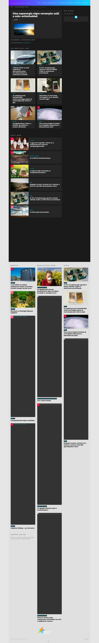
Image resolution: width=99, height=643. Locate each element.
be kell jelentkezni (26, 42)
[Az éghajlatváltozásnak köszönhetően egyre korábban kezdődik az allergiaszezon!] (49, 277)
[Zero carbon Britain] (49, 346)
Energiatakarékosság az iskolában (23, 420)
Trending (38, 107)
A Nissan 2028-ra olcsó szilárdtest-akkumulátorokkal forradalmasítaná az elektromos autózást (21, 71)
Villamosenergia (69, 2)
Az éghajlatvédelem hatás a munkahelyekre (47, 509)
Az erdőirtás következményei (40, 158)
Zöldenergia (77, 2)
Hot (12, 139)
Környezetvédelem (34, 156)
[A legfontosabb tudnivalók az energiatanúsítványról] (20, 171)
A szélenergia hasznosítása (39, 212)
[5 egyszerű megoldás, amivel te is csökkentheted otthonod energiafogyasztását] (20, 144)
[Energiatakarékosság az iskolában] (23, 366)
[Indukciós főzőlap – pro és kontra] (23, 474)
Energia (32, 210)
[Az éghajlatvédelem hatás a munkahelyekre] (49, 454)
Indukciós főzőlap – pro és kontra (22, 528)
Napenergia (49, 2)
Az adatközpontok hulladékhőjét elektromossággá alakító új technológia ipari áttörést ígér (22, 99)
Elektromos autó (17, 65)
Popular (12, 206)
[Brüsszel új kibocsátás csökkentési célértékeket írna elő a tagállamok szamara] (49, 563)
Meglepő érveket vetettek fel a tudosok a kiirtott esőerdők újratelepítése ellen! (45, 185)
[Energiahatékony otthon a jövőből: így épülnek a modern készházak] (23, 113)
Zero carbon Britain (44, 400)
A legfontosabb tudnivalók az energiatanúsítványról (40, 171)
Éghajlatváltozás (41, 287)
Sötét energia (84, 2)
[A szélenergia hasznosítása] (20, 211)
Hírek (54, 2)
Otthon (41, 93)
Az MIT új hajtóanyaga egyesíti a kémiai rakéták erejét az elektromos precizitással (48, 70)
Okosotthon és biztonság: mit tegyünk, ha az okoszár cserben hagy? (48, 97)
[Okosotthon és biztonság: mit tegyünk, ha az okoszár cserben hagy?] (49, 85)
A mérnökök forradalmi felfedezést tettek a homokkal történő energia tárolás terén (21, 286)
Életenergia (62, 2)
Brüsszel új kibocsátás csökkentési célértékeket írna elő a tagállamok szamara (49, 619)
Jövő (58, 2)
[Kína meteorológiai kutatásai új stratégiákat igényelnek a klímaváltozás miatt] (49, 113)
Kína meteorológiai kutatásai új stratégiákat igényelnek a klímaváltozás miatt (49, 125)
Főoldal (38, 2)
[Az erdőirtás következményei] (20, 157)
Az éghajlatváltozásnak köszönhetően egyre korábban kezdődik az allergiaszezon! (48, 291)
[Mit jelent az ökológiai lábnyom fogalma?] (23, 299)
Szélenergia (44, 2)
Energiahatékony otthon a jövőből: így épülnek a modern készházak (22, 125)
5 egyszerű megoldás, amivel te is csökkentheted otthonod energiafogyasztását (42, 144)
